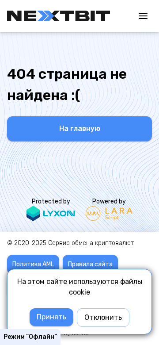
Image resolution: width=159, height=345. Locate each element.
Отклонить (103, 317)
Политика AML (33, 264)
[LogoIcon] (58, 16)
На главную (79, 128)
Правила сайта (90, 264)
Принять (51, 317)
